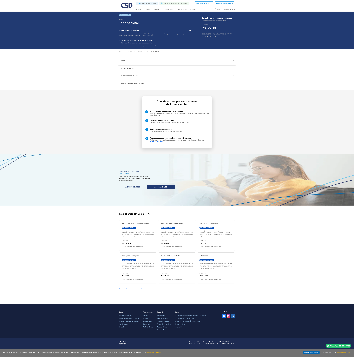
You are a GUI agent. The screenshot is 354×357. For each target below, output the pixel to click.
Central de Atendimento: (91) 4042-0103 (187, 321)
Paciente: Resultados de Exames (129, 318)
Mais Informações (132, 187)
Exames (145, 318)
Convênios (146, 324)
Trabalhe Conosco (162, 327)
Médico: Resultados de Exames (129, 321)
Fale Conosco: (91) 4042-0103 (184, 318)
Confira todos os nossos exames (129, 289)
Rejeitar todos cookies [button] (327, 352)
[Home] (120, 51)
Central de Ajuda (180, 324)
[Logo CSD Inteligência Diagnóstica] (126, 6)
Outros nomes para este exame (132, 83)
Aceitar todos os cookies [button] (311, 352)
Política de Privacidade (153, 352)
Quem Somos (161, 315)
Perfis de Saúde (148, 327)
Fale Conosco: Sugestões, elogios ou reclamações (190, 315)
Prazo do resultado (127, 68)
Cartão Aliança (123, 324)
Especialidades (147, 321)
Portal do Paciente (125, 315)
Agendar (145, 315)
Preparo (123, 61)
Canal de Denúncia (163, 318)
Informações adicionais (129, 76)
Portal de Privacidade (163, 321)
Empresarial (178, 327)
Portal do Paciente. (157, 142)
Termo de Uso (161, 330)
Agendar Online (160, 187)
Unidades (122, 327)
